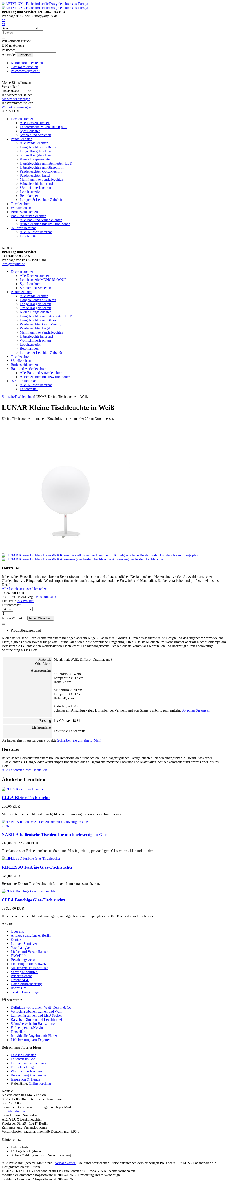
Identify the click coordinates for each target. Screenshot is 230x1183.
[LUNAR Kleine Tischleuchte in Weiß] (66, 551)
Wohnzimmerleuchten (35, 187)
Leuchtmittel (29, 236)
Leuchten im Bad (23, 1059)
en (3, 24)
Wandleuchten (21, 208)
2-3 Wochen (25, 601)
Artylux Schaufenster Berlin (31, 935)
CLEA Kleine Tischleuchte (26, 797)
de (3, 20)
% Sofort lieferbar (23, 228)
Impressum (18, 988)
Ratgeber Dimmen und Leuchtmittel (36, 1019)
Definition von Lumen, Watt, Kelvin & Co (41, 1007)
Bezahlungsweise (23, 960)
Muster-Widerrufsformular (29, 968)
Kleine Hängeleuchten (35, 159)
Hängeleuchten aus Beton (38, 147)
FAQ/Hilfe (18, 956)
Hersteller (17, 1032)
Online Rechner (40, 1083)
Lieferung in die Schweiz (28, 964)
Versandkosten (45, 597)
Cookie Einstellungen (26, 992)
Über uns (17, 931)
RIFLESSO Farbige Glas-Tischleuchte (37, 867)
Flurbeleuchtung (22, 1067)
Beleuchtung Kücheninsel (29, 1075)
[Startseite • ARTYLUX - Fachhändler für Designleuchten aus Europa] (45, 4)
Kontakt (16, 939)
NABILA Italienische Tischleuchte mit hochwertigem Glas (54, 834)
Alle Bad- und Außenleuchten (41, 220)
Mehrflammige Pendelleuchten (41, 179)
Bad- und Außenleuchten (28, 216)
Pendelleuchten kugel (35, 175)
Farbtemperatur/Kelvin (27, 1028)
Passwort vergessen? (25, 71)
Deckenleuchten (22, 119)
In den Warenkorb (40, 618)
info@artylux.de (13, 264)
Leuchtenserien (30, 191)
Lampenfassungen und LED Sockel (36, 1015)
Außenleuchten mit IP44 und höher (45, 224)
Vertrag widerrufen (24, 972)
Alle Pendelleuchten (34, 143)
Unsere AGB (20, 980)
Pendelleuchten (21, 139)
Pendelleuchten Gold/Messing (41, 171)
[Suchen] (3, 38)
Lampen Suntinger (24, 943)
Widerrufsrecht (21, 976)
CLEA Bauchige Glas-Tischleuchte (33, 900)
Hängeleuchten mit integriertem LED (46, 163)
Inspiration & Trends (25, 1079)
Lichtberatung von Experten (31, 1040)
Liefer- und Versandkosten (29, 952)
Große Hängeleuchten (35, 155)
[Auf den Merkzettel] (3, 624)
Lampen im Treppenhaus (28, 1063)
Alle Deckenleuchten (35, 123)
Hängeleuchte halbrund (36, 183)
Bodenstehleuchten (24, 212)
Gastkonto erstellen (24, 67)
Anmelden (24, 55)
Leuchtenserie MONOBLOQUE (43, 127)
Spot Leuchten (30, 131)
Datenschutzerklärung (26, 984)
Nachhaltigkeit (21, 948)
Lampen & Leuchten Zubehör (41, 200)
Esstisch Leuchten (23, 1055)
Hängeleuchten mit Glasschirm (41, 167)
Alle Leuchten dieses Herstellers (24, 589)
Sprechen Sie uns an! (197, 710)
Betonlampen (29, 196)
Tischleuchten (20, 204)
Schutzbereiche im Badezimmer (33, 1023)
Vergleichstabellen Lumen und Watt (36, 1011)
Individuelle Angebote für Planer (34, 1036)
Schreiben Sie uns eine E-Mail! (79, 740)
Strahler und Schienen (35, 135)
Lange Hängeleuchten (35, 151)
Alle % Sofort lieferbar (36, 232)
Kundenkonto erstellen (27, 63)
